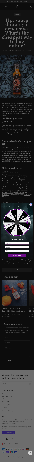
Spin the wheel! (17, 255)
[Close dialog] (31, 204)
